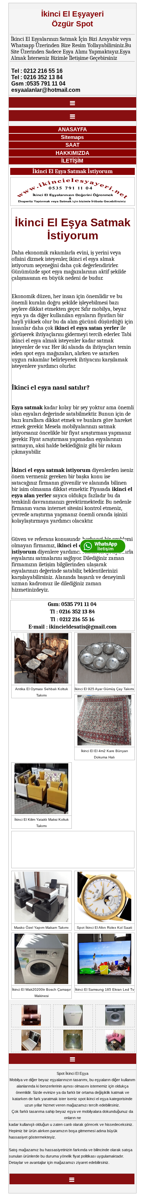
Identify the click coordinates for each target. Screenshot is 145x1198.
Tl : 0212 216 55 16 (72, 619)
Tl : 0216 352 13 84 (72, 612)
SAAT (72, 145)
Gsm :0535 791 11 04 (38, 84)
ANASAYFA (72, 129)
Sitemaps (72, 137)
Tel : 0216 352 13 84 (37, 77)
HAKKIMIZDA (72, 153)
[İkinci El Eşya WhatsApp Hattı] (103, 551)
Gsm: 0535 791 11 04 (72, 604)
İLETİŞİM (72, 161)
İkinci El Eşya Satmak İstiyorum (72, 171)
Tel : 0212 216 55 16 (37, 71)
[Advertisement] (63, 848)
